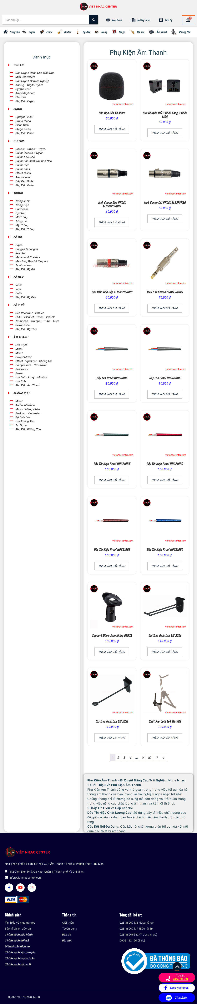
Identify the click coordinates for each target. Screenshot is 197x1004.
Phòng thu (184, 32)
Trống (104, 32)
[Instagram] (32, 887)
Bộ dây (86, 32)
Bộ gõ (122, 32)
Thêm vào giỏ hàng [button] (111, 129)
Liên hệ (168, 20)
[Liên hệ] (161, 20)
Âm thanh (162, 32)
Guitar (67, 32)
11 (156, 757)
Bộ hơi (140, 32)
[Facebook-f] (9, 887)
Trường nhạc (143, 20)
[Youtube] (20, 887)
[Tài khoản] (108, 20)
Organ (31, 32)
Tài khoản (117, 20)
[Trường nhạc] (133, 20)
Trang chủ (14, 32)
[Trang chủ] (6, 32)
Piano (49, 32)
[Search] (93, 19)
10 (149, 757)
